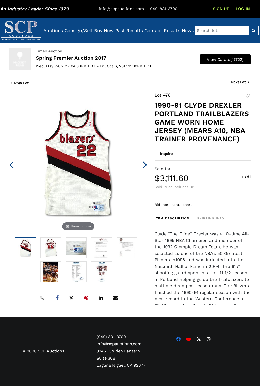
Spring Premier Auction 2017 (71, 58)
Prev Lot (21, 83)
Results (172, 30)
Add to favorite (248, 96)
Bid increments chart (173, 205)
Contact (153, 30)
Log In (243, 8)
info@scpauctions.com (121, 8)
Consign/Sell (78, 30)
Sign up (221, 8)
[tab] (172, 220)
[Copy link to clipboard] (42, 298)
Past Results (129, 30)
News (188, 30)
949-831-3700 (163, 8)
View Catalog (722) (225, 59)
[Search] (253, 30)
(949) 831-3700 (111, 336)
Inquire (166, 153)
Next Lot (239, 82)
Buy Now (104, 30)
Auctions (53, 30)
